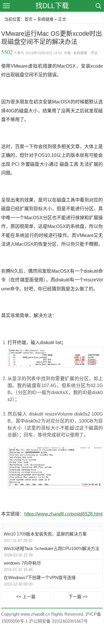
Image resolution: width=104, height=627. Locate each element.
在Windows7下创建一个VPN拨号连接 (40, 577)
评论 (94, 53)
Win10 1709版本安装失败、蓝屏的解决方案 (45, 533)
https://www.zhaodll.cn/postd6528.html (63, 513)
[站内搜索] (98, 6)
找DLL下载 (52, 6)
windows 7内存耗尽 (22, 562)
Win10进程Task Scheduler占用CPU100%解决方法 (51, 548)
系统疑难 (45, 19)
